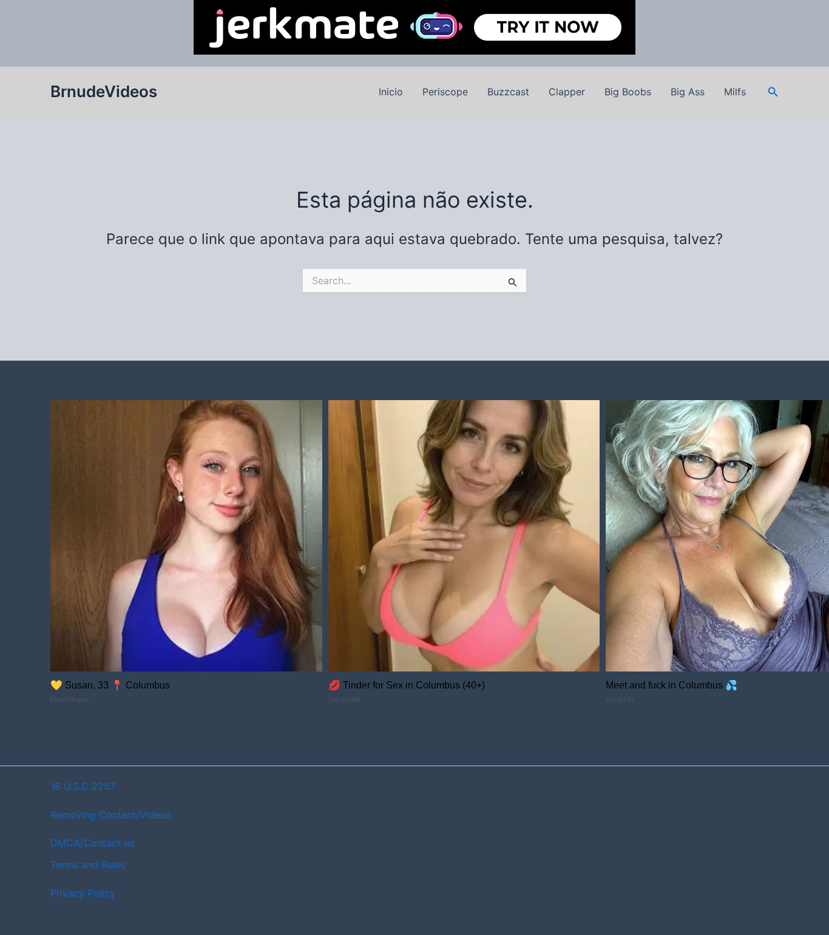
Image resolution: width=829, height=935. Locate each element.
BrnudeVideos (103, 91)
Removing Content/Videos (110, 815)
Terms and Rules (88, 864)
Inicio (391, 92)
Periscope (445, 92)
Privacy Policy (82, 893)
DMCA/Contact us (92, 843)
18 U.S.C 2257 (82, 786)
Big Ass (688, 92)
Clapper (567, 92)
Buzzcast (508, 92)
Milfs (735, 92)
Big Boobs (627, 92)
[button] (773, 92)
